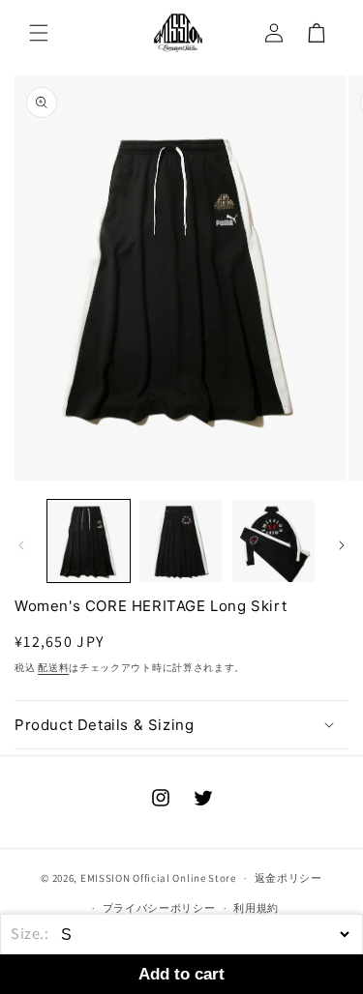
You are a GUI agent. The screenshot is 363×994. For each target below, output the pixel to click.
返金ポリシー (288, 878)
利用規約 (256, 908)
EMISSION (105, 878)
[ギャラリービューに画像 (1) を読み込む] (88, 541)
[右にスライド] (341, 545)
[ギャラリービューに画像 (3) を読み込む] (273, 541)
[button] (38, 33)
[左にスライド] (21, 545)
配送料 (53, 667)
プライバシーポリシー (159, 908)
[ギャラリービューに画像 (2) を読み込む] (180, 541)
